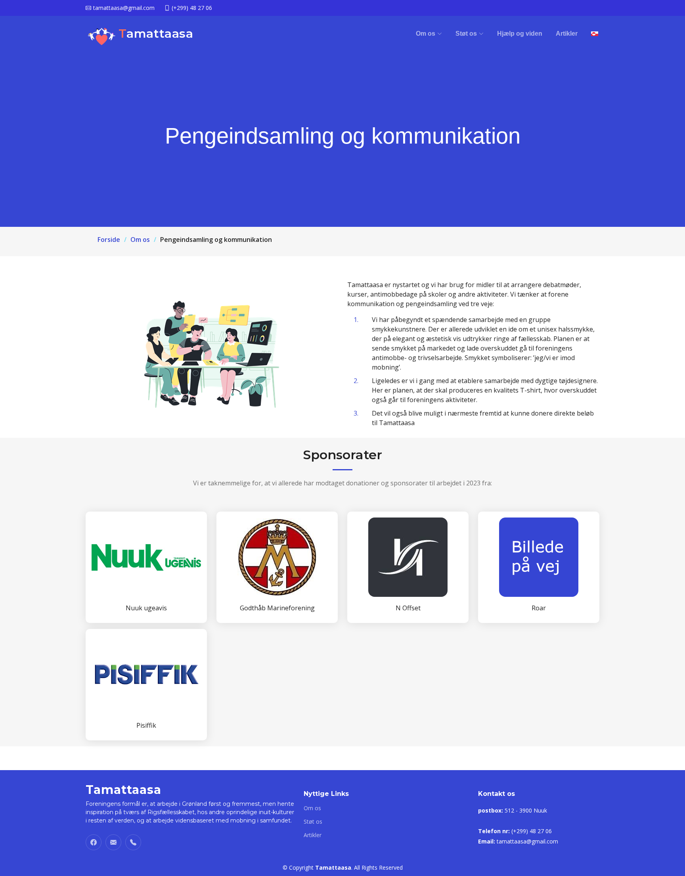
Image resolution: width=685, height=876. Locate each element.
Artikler (567, 33)
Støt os (313, 821)
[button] (429, 33)
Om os (140, 239)
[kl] (594, 33)
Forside (109, 239)
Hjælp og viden (519, 33)
